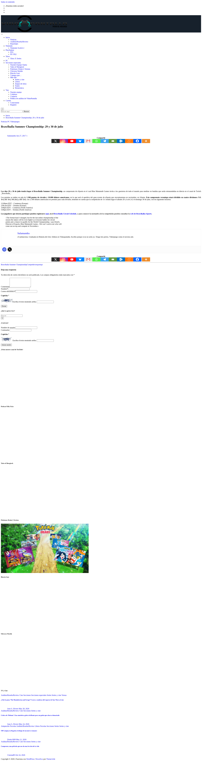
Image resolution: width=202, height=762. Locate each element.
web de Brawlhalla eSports (141, 214)
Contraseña (5, 330)
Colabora (13, 94)
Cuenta (8, 101)
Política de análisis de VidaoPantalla (23, 98)
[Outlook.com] (121, 141)
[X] (55, 141)
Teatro (17, 86)
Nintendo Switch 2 (17, 48)
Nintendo (9, 46)
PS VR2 (13, 54)
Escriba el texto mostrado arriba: (24, 302)
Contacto (13, 96)
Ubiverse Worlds (16, 71)
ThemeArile (50, 759)
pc (42, 265)
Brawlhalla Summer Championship (14, 265)
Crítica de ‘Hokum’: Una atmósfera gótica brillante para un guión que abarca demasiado (30, 715)
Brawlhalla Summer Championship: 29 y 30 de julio (25, 118)
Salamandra (11, 136)
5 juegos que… (16, 75)
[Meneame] (129, 141)
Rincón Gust (15, 73)
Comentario (5, 287)
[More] (146, 141)
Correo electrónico (8, 291)
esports (38, 265)
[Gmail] (88, 141)
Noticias (13, 40)
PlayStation (10, 50)
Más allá (13, 77)
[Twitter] (10, 249)
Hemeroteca (19, 88)
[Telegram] (105, 141)
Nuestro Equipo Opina (18, 65)
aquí (47, 214)
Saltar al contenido (8, 2)
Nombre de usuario (8, 328)
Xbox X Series (15, 58)
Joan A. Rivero (12, 709)
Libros (17, 82)
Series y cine (19, 80)
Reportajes (14, 44)
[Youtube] (72, 141)
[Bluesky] (80, 141)
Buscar (26, 111)
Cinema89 (11, 755)
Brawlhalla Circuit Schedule (65, 214)
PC (7, 61)
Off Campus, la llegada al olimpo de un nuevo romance (19, 731)
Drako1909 (11, 739)
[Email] (113, 141)
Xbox (8, 56)
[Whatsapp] (96, 141)
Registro (13, 105)
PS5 (11, 52)
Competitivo (31, 265)
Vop (7, 90)
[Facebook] (137, 141)
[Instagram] (64, 141)
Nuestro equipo (16, 92)
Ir (2, 318)
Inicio (8, 37)
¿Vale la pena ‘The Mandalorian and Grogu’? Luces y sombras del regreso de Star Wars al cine (32, 700)
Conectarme (14, 103)
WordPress (30, 759)
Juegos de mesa (20, 84)
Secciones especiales (13, 63)
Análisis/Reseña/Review (19, 42)
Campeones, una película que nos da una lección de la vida (20, 746)
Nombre (4, 289)
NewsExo (39, 759)
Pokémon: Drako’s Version (20, 69)
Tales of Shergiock (17, 67)
